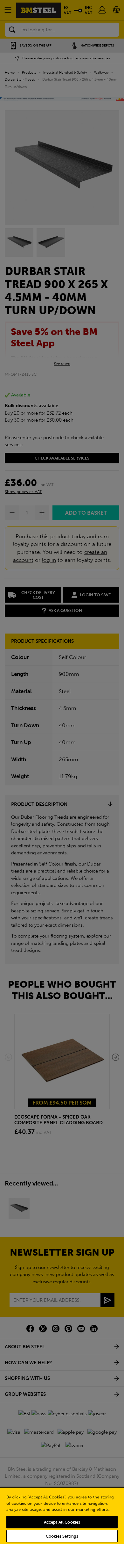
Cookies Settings (62, 1536)
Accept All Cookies (62, 1522)
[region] (62, 1515)
